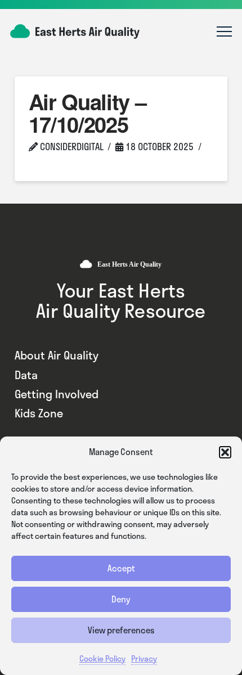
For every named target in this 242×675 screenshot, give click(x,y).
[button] (225, 452)
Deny (121, 599)
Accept (121, 568)
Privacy (144, 658)
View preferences (121, 630)
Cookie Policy (102, 658)
